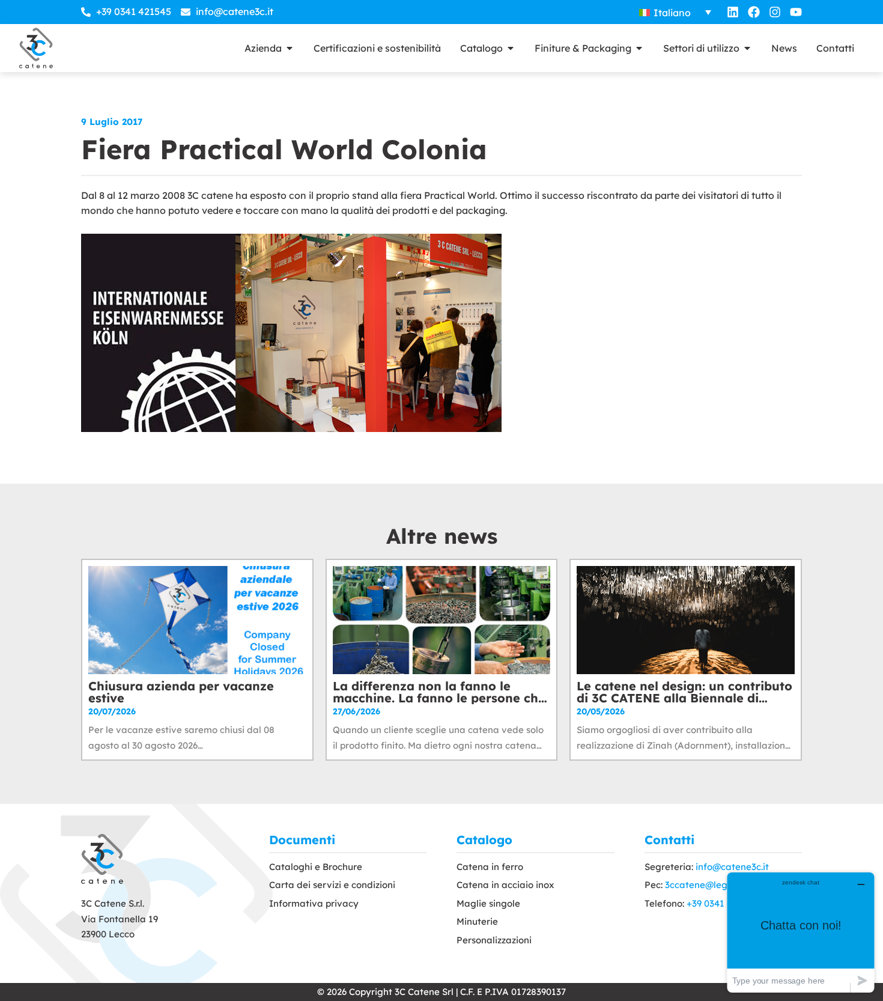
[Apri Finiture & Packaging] (639, 48)
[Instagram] (775, 12)
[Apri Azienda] (289, 48)
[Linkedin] (733, 12)
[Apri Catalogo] (510, 48)
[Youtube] (796, 12)
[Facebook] (754, 12)
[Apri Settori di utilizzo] (747, 48)
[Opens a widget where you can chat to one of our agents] (801, 932)
